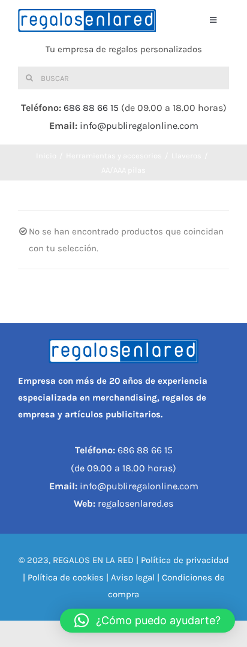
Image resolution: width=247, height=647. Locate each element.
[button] (147, 621)
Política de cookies (66, 577)
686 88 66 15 (91, 107)
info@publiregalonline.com (139, 125)
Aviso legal (133, 577)
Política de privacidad (185, 560)
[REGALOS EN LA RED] (87, 20)
